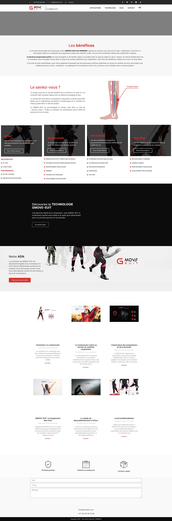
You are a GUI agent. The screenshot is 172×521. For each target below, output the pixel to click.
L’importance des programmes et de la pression (124, 346)
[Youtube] (136, 2)
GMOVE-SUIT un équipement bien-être (47, 419)
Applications (95, 8)
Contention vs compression (48, 345)
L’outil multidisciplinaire (124, 418)
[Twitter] (127, 2)
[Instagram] (131, 2)
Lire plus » (48, 363)
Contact (131, 8)
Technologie (110, 8)
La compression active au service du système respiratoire (86, 347)
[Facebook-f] (122, 2)
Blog (122, 8)
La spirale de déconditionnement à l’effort (86, 419)
